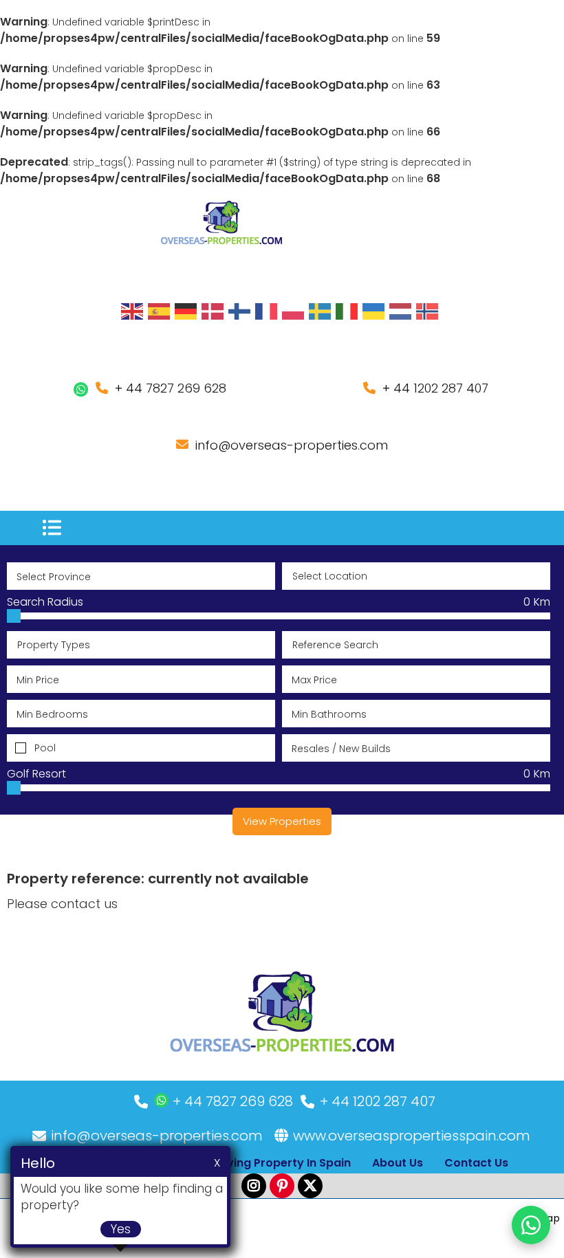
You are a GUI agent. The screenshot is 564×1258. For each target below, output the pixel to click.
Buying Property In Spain (282, 1163)
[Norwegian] (428, 310)
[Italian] (347, 310)
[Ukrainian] (374, 310)
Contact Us (476, 1163)
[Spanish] (159, 310)
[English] (132, 310)
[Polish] (293, 310)
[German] (186, 310)
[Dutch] (401, 310)
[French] (267, 310)
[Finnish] (240, 310)
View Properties (282, 821)
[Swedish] (320, 310)
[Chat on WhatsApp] (531, 1225)
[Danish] (213, 310)
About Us (397, 1163)
